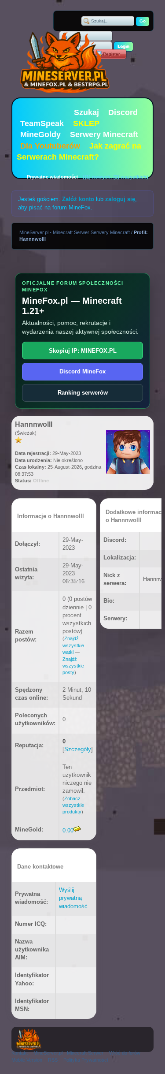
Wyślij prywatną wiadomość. (74, 898)
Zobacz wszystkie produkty (73, 805)
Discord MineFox (82, 371)
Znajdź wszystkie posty (73, 665)
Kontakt (19, 1052)
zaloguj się (120, 199)
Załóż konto (78, 199)
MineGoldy (40, 134)
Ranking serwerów (83, 392)
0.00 (67, 830)
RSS (53, 1060)
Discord (123, 112)
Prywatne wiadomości (52, 176)
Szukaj (86, 112)
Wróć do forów (124, 1052)
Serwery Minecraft (104, 134)
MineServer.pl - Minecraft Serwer (68, 1052)
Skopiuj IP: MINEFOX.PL (83, 350)
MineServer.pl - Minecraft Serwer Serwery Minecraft (74, 232)
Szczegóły (77, 749)
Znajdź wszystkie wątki (73, 645)
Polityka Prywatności (85, 1060)
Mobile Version (26, 1060)
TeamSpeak (42, 123)
